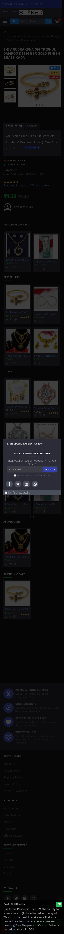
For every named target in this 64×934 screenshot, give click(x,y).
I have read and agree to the (33, 475)
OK (59, 904)
